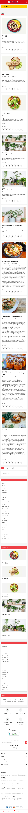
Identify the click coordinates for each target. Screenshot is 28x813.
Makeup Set (3, 788)
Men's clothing (12, 793)
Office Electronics (12, 775)
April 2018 (4, 682)
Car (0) (3, 536)
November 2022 (5, 648)
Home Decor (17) (5, 513)
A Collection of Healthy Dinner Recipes (12, 261)
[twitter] (11, 748)
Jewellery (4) (4, 520)
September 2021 (5, 661)
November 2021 (5, 657)
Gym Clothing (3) (5, 506)
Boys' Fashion (17, 784)
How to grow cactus (7, 154)
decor (10, 699)
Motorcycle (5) (5, 490)
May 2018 (4, 680)
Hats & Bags (3, 795)
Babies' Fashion (4, 785)
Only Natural (5, 37)
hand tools (15, 699)
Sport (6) (4, 529)
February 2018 (5, 685)
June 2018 (4, 678)
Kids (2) (3, 485)
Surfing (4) (4, 504)
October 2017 (5, 689)
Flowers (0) (4, 511)
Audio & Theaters (4, 775)
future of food (7, 703)
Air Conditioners (11, 774)
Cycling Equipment (22, 779)
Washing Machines (19, 774)
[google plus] (16, 748)
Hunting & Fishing (4, 780)
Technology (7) (5, 515)
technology (9, 701)
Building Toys (10, 785)
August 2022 (4, 653)
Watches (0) (4, 495)
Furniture (13, 798)
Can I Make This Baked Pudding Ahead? (12, 317)
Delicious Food (14, 263)
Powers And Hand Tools (14, 800)
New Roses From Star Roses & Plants (12, 226)
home (15, 701)
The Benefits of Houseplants (10, 190)
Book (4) (4, 483)
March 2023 (4, 646)
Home (2, 10)
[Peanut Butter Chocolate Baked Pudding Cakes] (14, 362)
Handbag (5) (4, 492)
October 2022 (5, 650)
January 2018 (4, 687)
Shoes (2, 793)
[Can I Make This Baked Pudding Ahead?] (14, 305)
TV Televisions (3, 774)
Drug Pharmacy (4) (6, 502)
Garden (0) (4, 527)
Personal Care (3, 790)
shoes (12, 701)
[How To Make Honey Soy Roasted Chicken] (14, 420)
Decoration (8, 798)
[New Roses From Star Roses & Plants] (14, 215)
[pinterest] (14, 748)
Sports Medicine (20, 780)
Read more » (4, 47)
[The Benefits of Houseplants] (14, 179)
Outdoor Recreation (13, 779)
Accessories (9, 795)
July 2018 (4, 676)
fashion (5, 699)
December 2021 (5, 655)
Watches (6, 793)
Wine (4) (4, 499)
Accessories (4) (5, 534)
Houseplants (14, 156)
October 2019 (5, 672)
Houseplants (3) (5, 508)
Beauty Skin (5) (5, 488)
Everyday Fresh (6, 75)
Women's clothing (19, 793)
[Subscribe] (26, 742)
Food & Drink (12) (5, 539)
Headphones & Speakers (22, 775)
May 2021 (4, 663)
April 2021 (4, 665)
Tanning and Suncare (20, 788)
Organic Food (14, 39)
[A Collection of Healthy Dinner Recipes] (14, 250)
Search (23, 2)
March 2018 (4, 684)
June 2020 (4, 670)
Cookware (3, 798)
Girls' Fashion (11, 784)
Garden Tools (19, 798)
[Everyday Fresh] (14, 64)
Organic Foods (6, 114)
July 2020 (4, 669)
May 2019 (4, 674)
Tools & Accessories (11, 788)
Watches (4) (4, 522)
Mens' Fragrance (11, 790)
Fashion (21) (4, 525)
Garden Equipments (4, 800)
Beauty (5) (4, 518)
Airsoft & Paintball (12, 780)
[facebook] (9, 748)
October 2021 (5, 659)
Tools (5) (4, 497)
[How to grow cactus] (14, 143)
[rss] (19, 748)
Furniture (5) (4, 532)
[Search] (24, 474)
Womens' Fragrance (19, 790)
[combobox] (14, 473)
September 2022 (5, 652)
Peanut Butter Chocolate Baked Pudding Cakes (13, 374)
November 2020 (5, 667)
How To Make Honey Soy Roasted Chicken (13, 431)
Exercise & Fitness (4, 779)
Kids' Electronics (4, 784)
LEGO (16, 785)
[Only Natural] (14, 26)
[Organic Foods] (14, 103)
